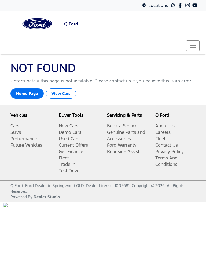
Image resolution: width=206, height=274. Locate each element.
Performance (23, 139)
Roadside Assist (123, 151)
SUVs (15, 132)
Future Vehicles (26, 145)
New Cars (68, 126)
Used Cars (69, 139)
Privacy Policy (169, 151)
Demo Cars (70, 132)
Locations (158, 5)
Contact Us (166, 145)
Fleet (64, 158)
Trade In (67, 164)
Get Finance (71, 151)
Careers (163, 132)
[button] (193, 45)
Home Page (27, 93)
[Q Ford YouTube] (196, 5)
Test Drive (69, 171)
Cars (14, 126)
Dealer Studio (47, 196)
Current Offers (73, 145)
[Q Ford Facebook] (181, 5)
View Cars (61, 93)
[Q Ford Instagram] (188, 5)
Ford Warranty (122, 145)
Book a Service (122, 126)
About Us (165, 126)
